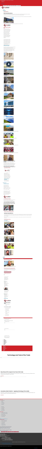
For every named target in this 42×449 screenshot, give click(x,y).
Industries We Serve (6, 45)
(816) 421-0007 (3, 3)
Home (4, 339)
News (4, 344)
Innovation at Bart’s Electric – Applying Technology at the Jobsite (15, 391)
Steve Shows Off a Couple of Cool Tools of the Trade (12, 372)
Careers (5, 342)
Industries (5, 340)
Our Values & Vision (6, 183)
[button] (17, 10)
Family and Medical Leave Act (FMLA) (6, 443)
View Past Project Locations (6, 179)
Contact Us (2, 1)
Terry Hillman (6, 220)
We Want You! (6, 298)
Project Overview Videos (7, 124)
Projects (5, 341)
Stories (5, 343)
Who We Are (4, 348)
